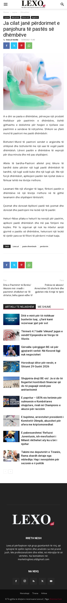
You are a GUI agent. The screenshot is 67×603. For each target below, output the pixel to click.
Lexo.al (16, 246)
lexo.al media (12, 39)
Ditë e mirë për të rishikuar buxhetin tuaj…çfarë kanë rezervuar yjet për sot (37, 319)
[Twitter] (14, 45)
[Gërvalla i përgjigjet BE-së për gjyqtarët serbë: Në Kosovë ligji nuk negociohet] (11, 350)
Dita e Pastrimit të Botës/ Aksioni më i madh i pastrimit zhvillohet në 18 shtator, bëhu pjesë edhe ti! (18, 290)
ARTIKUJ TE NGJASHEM (19, 306)
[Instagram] (24, 581)
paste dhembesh (29, 246)
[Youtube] (51, 581)
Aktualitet (24, 12)
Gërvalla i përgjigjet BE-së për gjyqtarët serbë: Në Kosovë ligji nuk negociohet (40, 350)
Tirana (35, 593)
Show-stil (25, 17)
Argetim (35, 17)
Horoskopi (24, 593)
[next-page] (10, 471)
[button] (5, 4)
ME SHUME (44, 306)
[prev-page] (5, 471)
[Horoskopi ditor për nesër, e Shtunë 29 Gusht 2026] (11, 366)
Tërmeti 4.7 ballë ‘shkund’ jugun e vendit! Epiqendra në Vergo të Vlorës (42, 335)
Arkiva (44, 593)
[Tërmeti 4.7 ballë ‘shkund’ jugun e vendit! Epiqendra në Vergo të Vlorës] (11, 335)
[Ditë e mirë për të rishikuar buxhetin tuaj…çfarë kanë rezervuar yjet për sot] (11, 319)
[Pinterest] (21, 45)
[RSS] (33, 581)
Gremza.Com (56, 599)
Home (6, 12)
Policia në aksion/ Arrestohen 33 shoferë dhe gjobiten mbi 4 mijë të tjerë (49, 288)
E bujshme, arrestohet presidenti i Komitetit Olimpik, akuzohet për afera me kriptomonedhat (42, 420)
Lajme (14, 12)
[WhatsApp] (29, 45)
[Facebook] (6, 45)
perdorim (44, 246)
